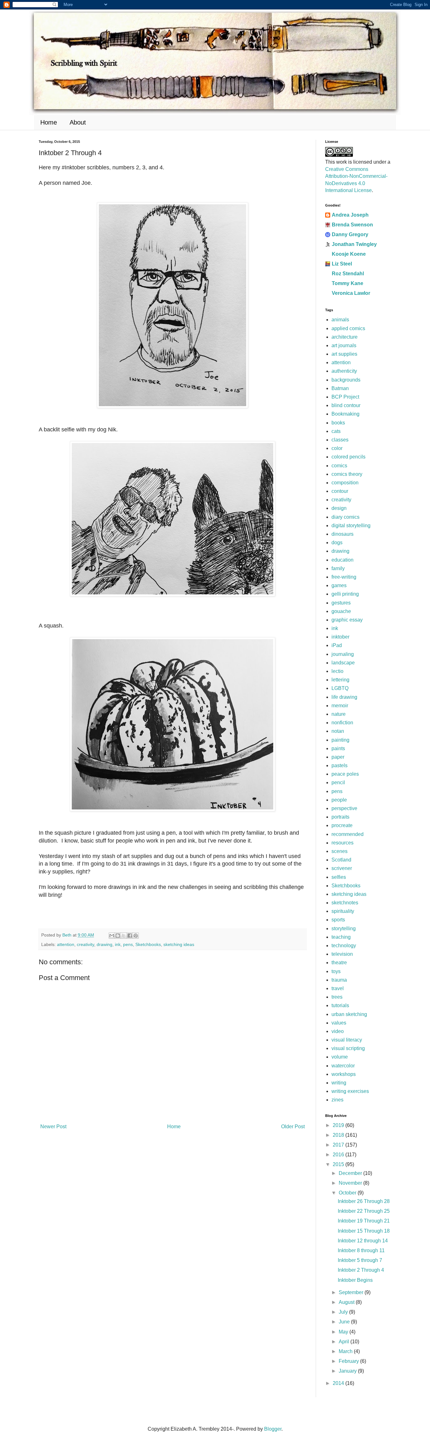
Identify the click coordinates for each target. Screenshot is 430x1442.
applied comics (348, 328)
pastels (339, 765)
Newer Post (53, 1126)
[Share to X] (124, 935)
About (78, 122)
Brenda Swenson (352, 224)
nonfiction (342, 722)
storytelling (343, 928)
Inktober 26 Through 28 (364, 1201)
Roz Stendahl (348, 273)
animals (340, 319)
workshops (343, 1074)
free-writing (343, 577)
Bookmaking (345, 414)
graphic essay (347, 619)
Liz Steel (342, 263)
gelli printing (345, 594)
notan (337, 731)
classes (339, 439)
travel (337, 988)
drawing (104, 944)
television (342, 954)
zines (337, 1099)
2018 (339, 1135)
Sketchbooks (148, 944)
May (344, 1331)
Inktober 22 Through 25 (364, 1211)
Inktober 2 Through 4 (361, 1270)
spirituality (342, 911)
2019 (339, 1125)
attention (65, 944)
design (339, 508)
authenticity (344, 371)
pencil (338, 782)
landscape (343, 662)
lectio (337, 671)
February (349, 1361)
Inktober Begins (355, 1280)
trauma (339, 980)
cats (336, 431)
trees (336, 997)
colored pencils (348, 456)
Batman (340, 388)
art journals (343, 345)
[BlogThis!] (118, 935)
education (342, 560)
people (339, 800)
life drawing (344, 697)
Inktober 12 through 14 (363, 1240)
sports (338, 919)
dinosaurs (342, 534)
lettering (340, 679)
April (344, 1341)
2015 (339, 1164)
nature (338, 714)
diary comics (345, 517)
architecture (344, 337)
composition (345, 482)
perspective (344, 808)
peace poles (345, 774)
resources (342, 842)
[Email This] (112, 935)
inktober (340, 636)
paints (338, 748)
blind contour (345, 405)
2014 (339, 1383)
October (348, 1192)
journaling (342, 654)
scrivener (341, 868)
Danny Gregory (350, 234)
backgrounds (345, 379)
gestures (341, 602)
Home (48, 122)
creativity (85, 944)
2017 (339, 1144)
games (339, 585)
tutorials (340, 1005)
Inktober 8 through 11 (361, 1250)
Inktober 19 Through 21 (364, 1220)
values (338, 1022)
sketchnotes (344, 902)
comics (339, 465)
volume (339, 1057)
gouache (341, 611)
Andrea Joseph (350, 215)
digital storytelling (351, 525)
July (344, 1312)
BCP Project (345, 397)
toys (336, 971)
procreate (342, 825)
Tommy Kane (347, 283)
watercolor (343, 1065)
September (352, 1292)
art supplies (344, 354)
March (346, 1351)
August (347, 1302)
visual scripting (348, 1048)
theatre (339, 962)
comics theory (346, 474)
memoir (339, 705)
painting (340, 740)
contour (339, 491)
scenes (339, 851)
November (351, 1183)
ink (118, 944)
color (336, 448)
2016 (339, 1154)
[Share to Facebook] (130, 935)
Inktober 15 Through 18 (364, 1231)
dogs (336, 542)
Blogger (272, 1429)
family (338, 568)
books (338, 422)
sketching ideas (178, 944)
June (345, 1321)
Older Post (293, 1126)
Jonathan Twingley (354, 244)
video (337, 1031)
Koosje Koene (349, 254)
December (351, 1173)
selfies (338, 877)
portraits (340, 817)
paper (337, 757)
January (348, 1371)
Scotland (341, 859)
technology (343, 945)
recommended (347, 834)
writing (338, 1082)
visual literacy (346, 1039)
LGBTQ (339, 688)
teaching (341, 937)
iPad (336, 645)
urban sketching (349, 1014)
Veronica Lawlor (351, 293)
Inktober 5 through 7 (360, 1260)
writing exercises (350, 1091)
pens (128, 944)
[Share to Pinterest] (136, 935)
